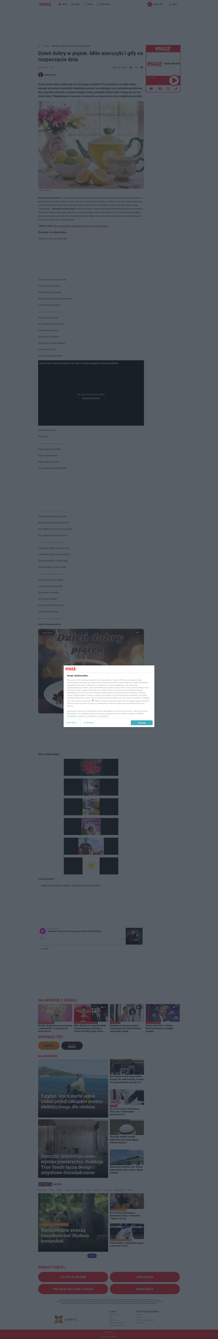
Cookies (81, 716)
